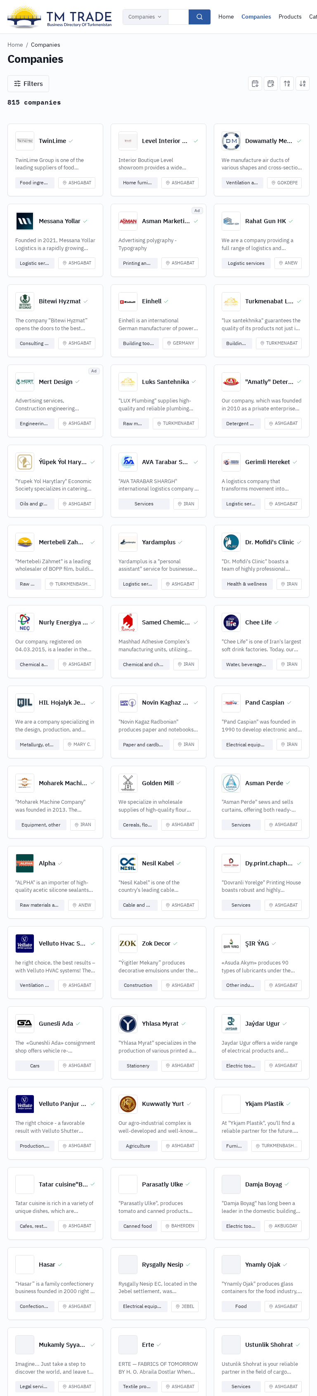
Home (226, 16)
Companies (141, 16)
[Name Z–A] (303, 83)
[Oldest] (271, 83)
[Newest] (255, 83)
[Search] (200, 17)
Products (290, 16)
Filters (33, 83)
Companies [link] (45, 44)
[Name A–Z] (287, 83)
